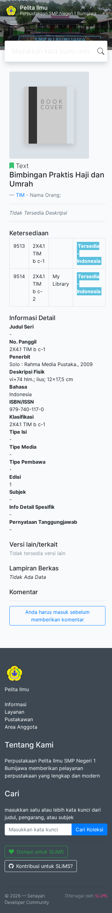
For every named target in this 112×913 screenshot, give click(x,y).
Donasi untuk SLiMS (40, 852)
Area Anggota (21, 727)
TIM (20, 195)
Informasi (15, 704)
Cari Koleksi (89, 829)
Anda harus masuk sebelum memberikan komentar (57, 616)
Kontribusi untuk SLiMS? (44, 866)
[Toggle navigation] (13, 24)
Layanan (14, 712)
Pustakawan (19, 719)
